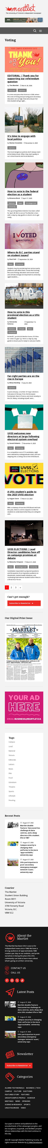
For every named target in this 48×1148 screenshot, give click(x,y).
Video (23, 1108)
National (12, 203)
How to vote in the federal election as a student (22, 193)
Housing (12, 800)
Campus (12, 742)
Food (11, 778)
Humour (31, 1098)
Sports (11, 791)
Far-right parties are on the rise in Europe (23, 377)
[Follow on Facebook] (7, 980)
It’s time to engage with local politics (21, 137)
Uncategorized (31, 203)
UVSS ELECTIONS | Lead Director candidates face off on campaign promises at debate (23, 554)
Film (10, 773)
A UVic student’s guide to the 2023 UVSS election (21, 493)
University (12, 207)
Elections (12, 329)
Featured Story (12, 1094)
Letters (11, 764)
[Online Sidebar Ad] (24, 722)
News (20, 203)
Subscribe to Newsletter (19, 603)
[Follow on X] (17, 980)
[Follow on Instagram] (12, 980)
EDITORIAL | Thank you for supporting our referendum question (23, 78)
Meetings (9, 1101)
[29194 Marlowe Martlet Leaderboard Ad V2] (24, 21)
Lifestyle (21, 329)
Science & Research (13, 1104)
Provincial (19, 264)
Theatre (12, 787)
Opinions (22, 90)
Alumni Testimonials (14, 1088)
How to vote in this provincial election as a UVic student (23, 315)
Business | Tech (33, 1088)
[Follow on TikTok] (22, 980)
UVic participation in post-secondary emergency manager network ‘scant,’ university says (29, 867)
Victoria (11, 755)
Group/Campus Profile (15, 1098)
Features (25, 1094)
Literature (12, 782)
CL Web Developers (34, 1142)
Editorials (12, 90)
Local (11, 746)
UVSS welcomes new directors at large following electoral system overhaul (23, 436)
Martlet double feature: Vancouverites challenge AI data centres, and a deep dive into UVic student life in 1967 (30, 831)
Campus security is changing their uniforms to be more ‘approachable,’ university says (29, 850)
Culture (17, 1091)
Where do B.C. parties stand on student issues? (23, 254)
